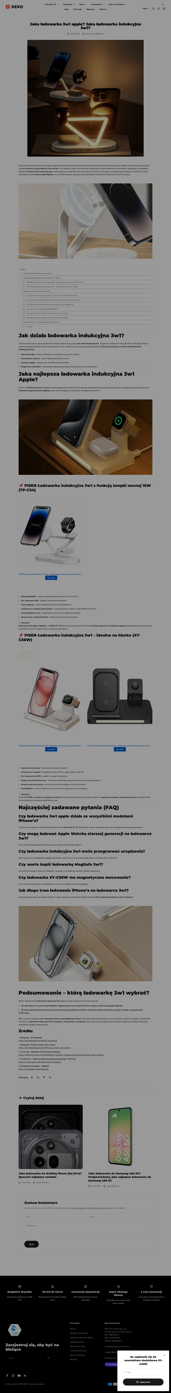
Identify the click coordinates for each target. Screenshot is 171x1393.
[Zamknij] (164, 1355)
